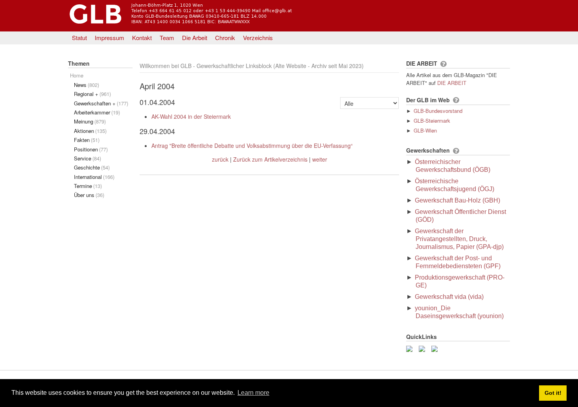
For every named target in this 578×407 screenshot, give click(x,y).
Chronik (225, 37)
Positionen (91, 149)
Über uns (89, 195)
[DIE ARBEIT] (443, 64)
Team (167, 37)
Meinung (90, 121)
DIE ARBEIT (451, 83)
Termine (88, 186)
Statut (79, 37)
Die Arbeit (194, 37)
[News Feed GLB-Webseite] (436, 348)
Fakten (86, 140)
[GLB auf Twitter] (423, 348)
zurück (220, 159)
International (94, 176)
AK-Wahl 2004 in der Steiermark (191, 116)
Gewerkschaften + (101, 103)
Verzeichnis (258, 37)
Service (87, 158)
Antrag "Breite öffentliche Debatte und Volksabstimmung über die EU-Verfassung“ (252, 145)
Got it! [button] (553, 393)
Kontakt (142, 37)
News (86, 84)
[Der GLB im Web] (456, 100)
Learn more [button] (253, 392)
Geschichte (92, 167)
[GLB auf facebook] (411, 348)
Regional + (92, 94)
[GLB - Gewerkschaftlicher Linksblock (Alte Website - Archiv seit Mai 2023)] (203, 25)
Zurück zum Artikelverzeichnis (270, 159)
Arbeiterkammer (97, 112)
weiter (319, 159)
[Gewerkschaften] (456, 151)
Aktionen (90, 130)
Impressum (109, 37)
